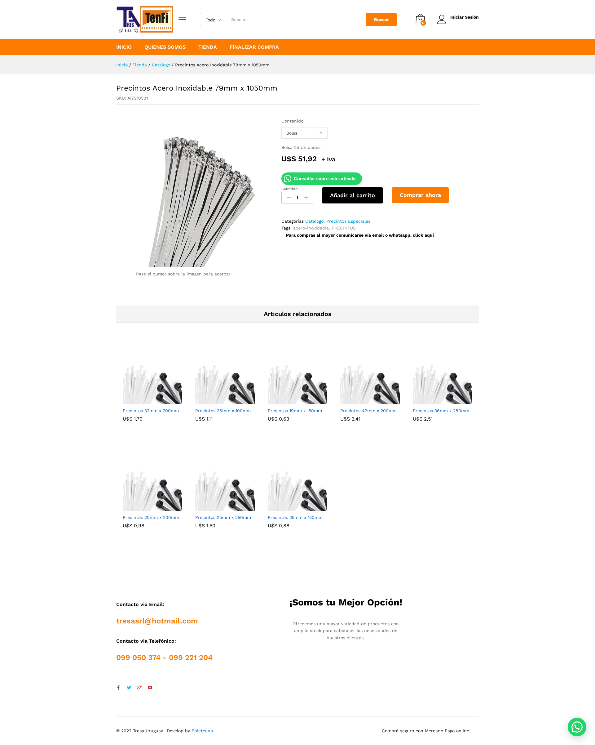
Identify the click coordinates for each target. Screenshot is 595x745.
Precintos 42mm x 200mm (368, 410)
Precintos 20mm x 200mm (151, 517)
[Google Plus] (139, 688)
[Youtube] (150, 688)
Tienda (207, 47)
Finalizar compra (254, 47)
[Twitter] (129, 688)
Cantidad (289, 189)
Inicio (124, 47)
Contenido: (293, 120)
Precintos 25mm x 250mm (223, 517)
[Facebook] (118, 688)
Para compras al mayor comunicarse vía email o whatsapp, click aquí (360, 235)
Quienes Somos (165, 47)
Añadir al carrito (352, 195)
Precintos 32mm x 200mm (151, 410)
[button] (577, 727)
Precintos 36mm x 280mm (441, 410)
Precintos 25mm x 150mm (295, 517)
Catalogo (314, 221)
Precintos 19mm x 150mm (295, 410)
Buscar (381, 19)
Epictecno (202, 730)
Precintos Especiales (348, 221)
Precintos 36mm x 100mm (223, 410)
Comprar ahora (420, 195)
